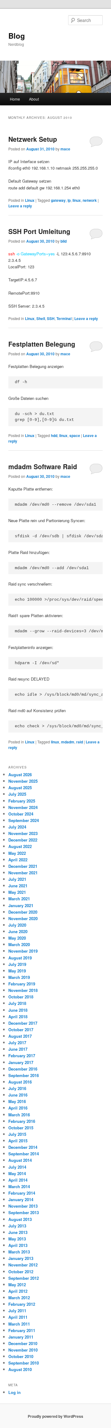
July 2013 (17, 1226)
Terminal (64, 318)
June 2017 (17, 1049)
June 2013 (17, 1232)
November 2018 (23, 990)
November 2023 (23, 833)
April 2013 (17, 1245)
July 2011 (17, 1310)
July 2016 (17, 1088)
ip (69, 200)
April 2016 (17, 1108)
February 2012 (21, 1304)
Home (15, 99)
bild (63, 241)
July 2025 (17, 794)
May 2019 (17, 971)
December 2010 (22, 1343)
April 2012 (17, 1291)
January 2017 (20, 1062)
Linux (30, 200)
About (34, 99)
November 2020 (23, 918)
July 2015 (17, 1134)
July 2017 (17, 1042)
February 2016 (21, 1121)
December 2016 (22, 1069)
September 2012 (23, 1278)
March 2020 (19, 944)
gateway (58, 200)
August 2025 (20, 787)
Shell (40, 318)
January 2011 (20, 1337)
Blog (16, 35)
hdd (54, 435)
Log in (14, 1392)
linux (76, 200)
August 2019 (20, 958)
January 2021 (20, 905)
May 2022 (17, 853)
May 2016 (17, 1101)
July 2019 (17, 964)
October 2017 (20, 1029)
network (90, 200)
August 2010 (20, 1369)
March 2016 (19, 1115)
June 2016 (17, 1095)
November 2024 (23, 807)
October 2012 (20, 1271)
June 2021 (17, 886)
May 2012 (17, 1284)
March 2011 (19, 1324)
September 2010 (23, 1363)
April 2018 (17, 1016)
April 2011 (17, 1317)
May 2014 (17, 1173)
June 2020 (17, 931)
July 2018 (17, 1003)
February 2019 (21, 984)
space (74, 435)
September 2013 (23, 1212)
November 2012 (23, 1265)
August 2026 (20, 774)
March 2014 (19, 1186)
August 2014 (20, 1160)
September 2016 (23, 1075)
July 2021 (17, 879)
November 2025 (23, 781)
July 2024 (17, 827)
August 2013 (20, 1219)
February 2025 (21, 801)
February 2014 (21, 1193)
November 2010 (23, 1350)
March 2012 (19, 1297)
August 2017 (20, 1036)
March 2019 (19, 977)
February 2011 (21, 1330)
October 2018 (20, 997)
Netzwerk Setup (32, 139)
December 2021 (22, 866)
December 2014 (22, 1147)
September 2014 (23, 1154)
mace (65, 149)
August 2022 (20, 846)
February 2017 (21, 1055)
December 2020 (22, 912)
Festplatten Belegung (41, 343)
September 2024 (23, 820)
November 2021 (23, 873)
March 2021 (19, 899)
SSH (51, 318)
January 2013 (20, 1258)
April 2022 (17, 860)
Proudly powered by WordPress (55, 1416)
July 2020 (17, 925)
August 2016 (20, 1082)
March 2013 (19, 1252)
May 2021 (17, 892)
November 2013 (23, 1206)
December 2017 (22, 1023)
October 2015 (20, 1128)
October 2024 (20, 814)
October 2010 (20, 1356)
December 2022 (22, 840)
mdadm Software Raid (42, 466)
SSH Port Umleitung (39, 231)
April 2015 (17, 1141)
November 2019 (23, 951)
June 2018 (17, 1010)
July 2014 (17, 1167)
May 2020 (17, 938)
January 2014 (20, 1199)
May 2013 (17, 1239)
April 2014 (17, 1180)
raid (79, 742)
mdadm (67, 742)
